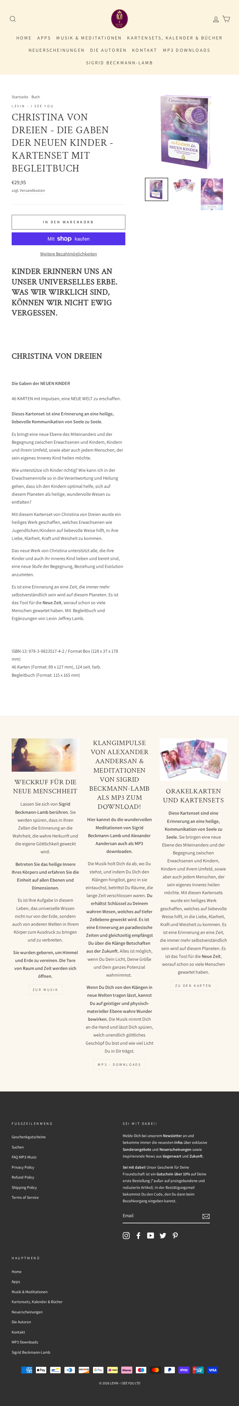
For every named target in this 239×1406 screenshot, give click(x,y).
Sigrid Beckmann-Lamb (119, 63)
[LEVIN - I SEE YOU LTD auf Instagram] (126, 1235)
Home (24, 38)
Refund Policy (23, 1177)
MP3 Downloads (187, 50)
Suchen (18, 1147)
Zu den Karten (193, 985)
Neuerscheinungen (57, 50)
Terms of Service (25, 1197)
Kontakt (144, 50)
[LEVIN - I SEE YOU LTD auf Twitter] (162, 1235)
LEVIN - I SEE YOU (33, 106)
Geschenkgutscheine (29, 1136)
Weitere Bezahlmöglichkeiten (68, 254)
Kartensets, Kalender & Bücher (175, 38)
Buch (35, 96)
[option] (186, 132)
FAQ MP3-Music (24, 1157)
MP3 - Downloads (119, 1064)
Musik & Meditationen (89, 38)
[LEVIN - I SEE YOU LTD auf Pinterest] (175, 1235)
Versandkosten (32, 190)
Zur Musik (45, 989)
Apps (44, 38)
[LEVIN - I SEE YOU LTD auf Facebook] (138, 1235)
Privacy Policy (23, 1167)
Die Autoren (108, 50)
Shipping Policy (24, 1187)
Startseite (20, 96)
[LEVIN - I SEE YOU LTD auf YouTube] (150, 1235)
